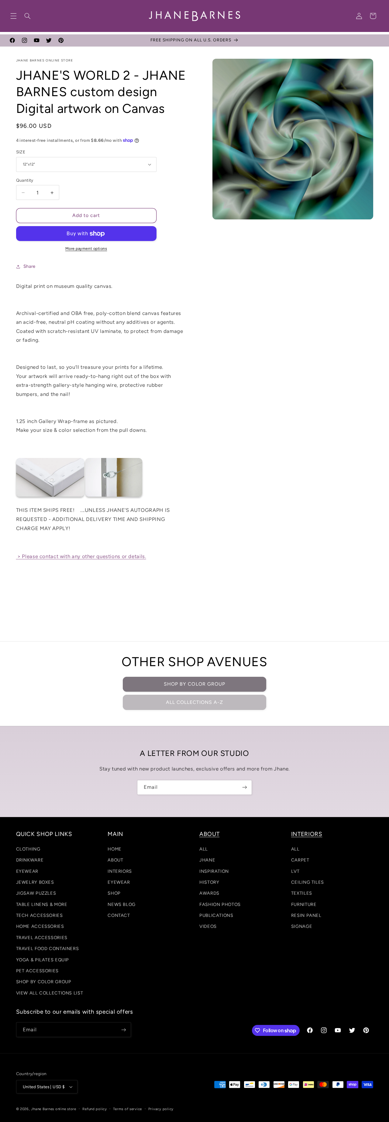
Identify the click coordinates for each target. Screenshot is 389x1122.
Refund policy (94, 1109)
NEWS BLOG (122, 904)
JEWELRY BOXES (35, 882)
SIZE (21, 151)
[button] (13, 16)
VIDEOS (208, 926)
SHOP (114, 893)
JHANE (207, 860)
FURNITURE (304, 904)
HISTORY (209, 882)
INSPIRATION (214, 871)
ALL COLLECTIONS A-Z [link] (194, 702)
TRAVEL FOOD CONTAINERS (47, 948)
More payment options (86, 248)
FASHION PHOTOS (220, 904)
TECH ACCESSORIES (39, 915)
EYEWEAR (27, 871)
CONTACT (119, 915)
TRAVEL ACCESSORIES (41, 937)
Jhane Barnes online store (53, 1109)
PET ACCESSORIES (37, 970)
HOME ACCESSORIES (40, 926)
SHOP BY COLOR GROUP (194, 684)
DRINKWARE (30, 860)
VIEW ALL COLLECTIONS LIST (49, 993)
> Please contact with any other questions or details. (81, 556)
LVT (295, 871)
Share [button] (29, 266)
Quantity (24, 180)
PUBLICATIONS (216, 915)
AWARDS (209, 893)
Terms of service (127, 1109)
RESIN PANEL (306, 915)
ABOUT (115, 860)
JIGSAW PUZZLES (36, 893)
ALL (203, 849)
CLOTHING (28, 849)
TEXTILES (301, 893)
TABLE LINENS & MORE (41, 904)
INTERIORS (120, 871)
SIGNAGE (301, 926)
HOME (115, 849)
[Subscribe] (245, 787)
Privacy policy (161, 1109)
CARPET (300, 860)
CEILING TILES (307, 882)
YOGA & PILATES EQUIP (42, 960)
